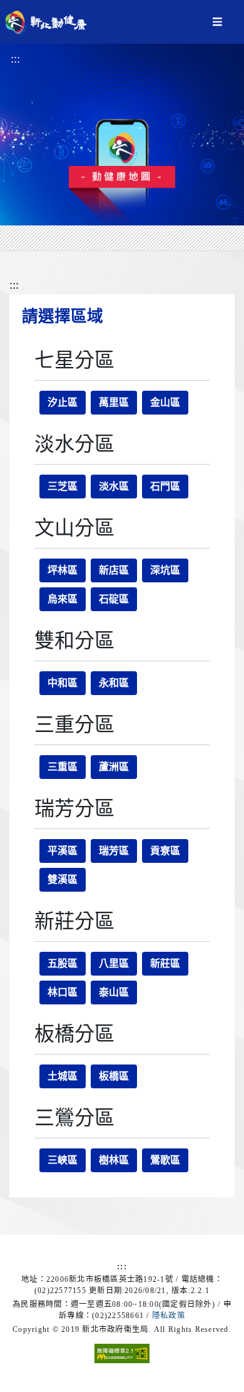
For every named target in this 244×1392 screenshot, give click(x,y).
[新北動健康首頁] (52, 22)
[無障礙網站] (122, 1349)
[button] (217, 22)
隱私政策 (168, 1315)
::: (15, 58)
